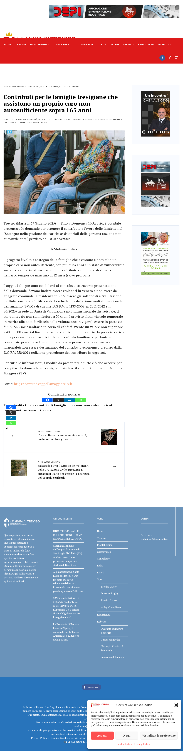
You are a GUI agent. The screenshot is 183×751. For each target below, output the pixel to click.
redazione (19, 86)
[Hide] (6, 428)
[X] (58, 400)
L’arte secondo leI (110, 639)
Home (7, 44)
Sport (127, 44)
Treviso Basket (109, 600)
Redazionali (146, 44)
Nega (126, 735)
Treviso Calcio (109, 586)
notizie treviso (27, 410)
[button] (176, 705)
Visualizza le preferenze (159, 735)
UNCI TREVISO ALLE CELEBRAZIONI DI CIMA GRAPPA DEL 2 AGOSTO (67, 535)
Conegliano (86, 44)
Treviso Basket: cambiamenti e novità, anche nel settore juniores (62, 435)
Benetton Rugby (109, 593)
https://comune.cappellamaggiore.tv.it (43, 384)
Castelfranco (63, 44)
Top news (53, 86)
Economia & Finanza (112, 657)
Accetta (102, 735)
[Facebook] (162, 58)
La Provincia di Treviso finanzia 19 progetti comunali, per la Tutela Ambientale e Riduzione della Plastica (66, 632)
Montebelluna (39, 44)
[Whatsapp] (80, 400)
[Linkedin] (69, 400)
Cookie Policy (124, 744)
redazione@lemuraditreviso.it (157, 539)
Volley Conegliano (111, 607)
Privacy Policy (142, 744)
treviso (45, 410)
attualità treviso (23, 405)
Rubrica (163, 44)
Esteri (114, 44)
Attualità (64, 86)
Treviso (20, 44)
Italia (102, 44)
